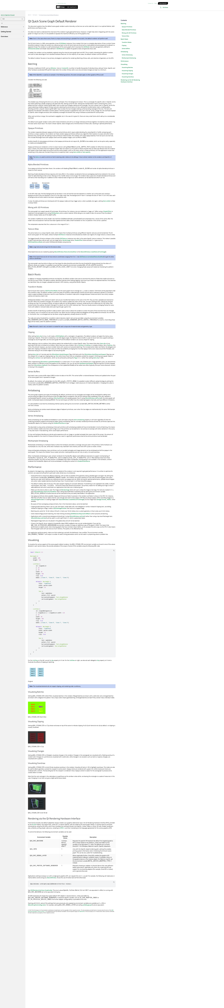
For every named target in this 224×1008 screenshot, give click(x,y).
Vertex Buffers (126, 48)
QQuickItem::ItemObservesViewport (95, 354)
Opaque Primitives (127, 27)
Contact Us (150, 3)
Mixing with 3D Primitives (129, 33)
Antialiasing (124, 52)
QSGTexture (61, 235)
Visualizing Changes (127, 74)
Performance (124, 61)
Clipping (124, 45)
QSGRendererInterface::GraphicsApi (41, 890)
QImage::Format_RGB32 (104, 499)
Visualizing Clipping (127, 71)
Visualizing (124, 64)
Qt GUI (34, 824)
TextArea (109, 345)
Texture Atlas (125, 36)
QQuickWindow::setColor (77, 516)
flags (75, 358)
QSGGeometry (55, 213)
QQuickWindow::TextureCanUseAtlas (65, 252)
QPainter (53, 68)
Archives (165, 7)
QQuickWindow (51, 878)
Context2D (65, 68)
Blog (156, 3)
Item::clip (39, 336)
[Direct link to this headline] (38, 64)
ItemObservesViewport (86, 363)
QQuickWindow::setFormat (93, 398)
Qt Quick (35, 15)
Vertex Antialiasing (127, 55)
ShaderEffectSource (60, 423)
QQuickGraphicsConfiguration (37, 905)
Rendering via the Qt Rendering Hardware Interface (130, 81)
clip (52, 660)
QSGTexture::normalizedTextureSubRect (92, 257)
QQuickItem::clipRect (40, 365)
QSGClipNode (60, 336)
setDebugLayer (87, 905)
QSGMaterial (60, 49)
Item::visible (77, 152)
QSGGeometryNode (34, 49)
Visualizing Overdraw (128, 77)
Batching (123, 23)
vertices (37, 358)
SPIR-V (62, 828)
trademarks (81, 911)
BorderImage (66, 240)
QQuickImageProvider (37, 499)
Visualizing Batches (127, 67)
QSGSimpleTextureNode (35, 242)
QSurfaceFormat (59, 398)
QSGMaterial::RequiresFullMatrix (81, 514)
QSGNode (63, 43)
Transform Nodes (126, 42)
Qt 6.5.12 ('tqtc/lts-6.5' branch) (7, 15)
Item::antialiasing (79, 420)
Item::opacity (86, 152)
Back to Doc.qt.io (62, 3)
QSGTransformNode (51, 291)
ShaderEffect (107, 211)
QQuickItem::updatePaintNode (49, 362)
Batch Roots (124, 39)
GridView (88, 345)
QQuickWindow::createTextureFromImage (93, 252)
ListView (80, 345)
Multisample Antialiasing (129, 58)
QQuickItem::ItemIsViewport (60, 354)
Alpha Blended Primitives (129, 30)
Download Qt (163, 3)
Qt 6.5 (29, 15)
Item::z (38, 157)
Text (57, 356)
